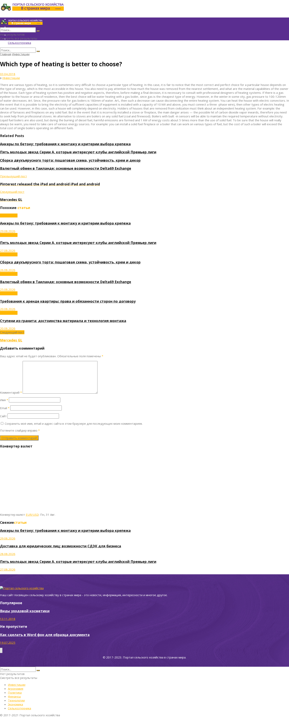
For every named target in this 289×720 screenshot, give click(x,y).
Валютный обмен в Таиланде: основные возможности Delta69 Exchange (65, 168)
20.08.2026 (7, 309)
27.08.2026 (7, 250)
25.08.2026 (7, 289)
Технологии (16, 700)
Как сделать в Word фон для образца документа (45, 634)
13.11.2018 (7, 619)
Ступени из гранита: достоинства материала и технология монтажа (63, 320)
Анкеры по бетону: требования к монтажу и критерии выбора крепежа (65, 144)
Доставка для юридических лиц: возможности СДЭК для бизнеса (60, 546)
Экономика (15, 704)
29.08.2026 (7, 231)
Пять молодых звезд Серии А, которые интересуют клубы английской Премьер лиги (78, 152)
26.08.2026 (7, 270)
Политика (15, 692)
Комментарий (11, 392)
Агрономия (15, 689)
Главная (5, 54)
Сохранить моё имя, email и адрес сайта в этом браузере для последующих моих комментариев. (74, 423)
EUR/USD (32, 515)
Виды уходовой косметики (25, 611)
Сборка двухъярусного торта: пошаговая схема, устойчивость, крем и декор (70, 160)
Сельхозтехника (19, 43)
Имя (4, 400)
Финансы (14, 696)
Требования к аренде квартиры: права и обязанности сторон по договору (68, 301)
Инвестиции (20, 54)
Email (4, 408)
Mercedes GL (11, 340)
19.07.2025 (7, 643)
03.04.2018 (7, 74)
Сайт (3, 416)
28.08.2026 (7, 554)
